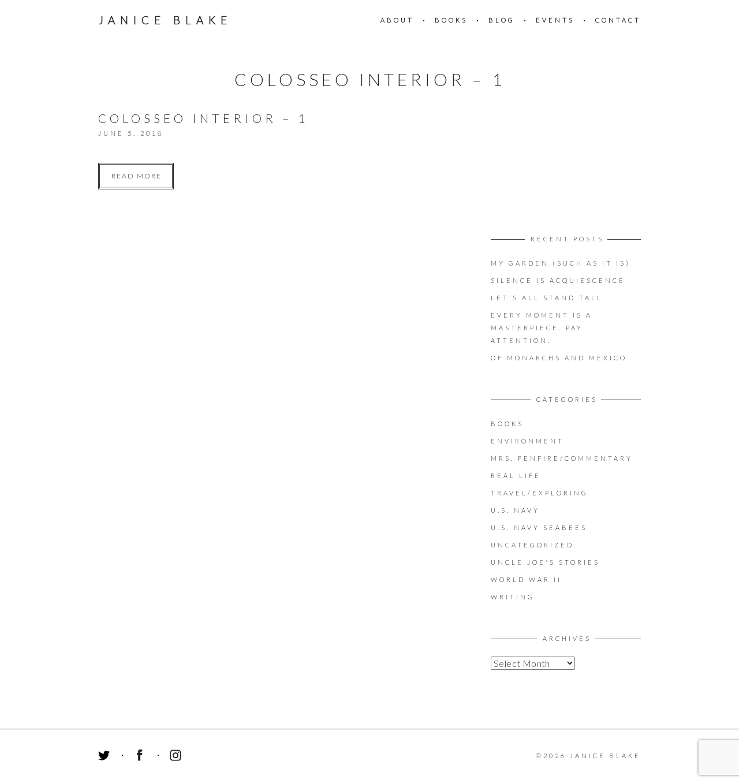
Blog (501, 20)
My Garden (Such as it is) (560, 263)
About (397, 20)
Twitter (105, 757)
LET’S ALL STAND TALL (547, 297)
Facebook (141, 757)
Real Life (516, 475)
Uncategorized (532, 545)
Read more (136, 175)
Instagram (177, 757)
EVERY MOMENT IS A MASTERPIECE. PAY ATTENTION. (541, 327)
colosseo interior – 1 (203, 118)
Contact (618, 20)
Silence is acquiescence (558, 280)
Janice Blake (165, 20)
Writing (513, 597)
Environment (527, 441)
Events (555, 20)
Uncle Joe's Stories (545, 562)
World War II (526, 579)
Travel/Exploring (539, 493)
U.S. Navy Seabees (539, 527)
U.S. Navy (515, 510)
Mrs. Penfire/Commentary (562, 458)
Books (451, 20)
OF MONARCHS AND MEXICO (559, 357)
